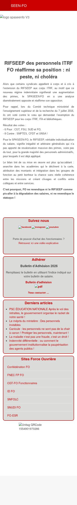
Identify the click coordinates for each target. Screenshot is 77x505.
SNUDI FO (14, 407)
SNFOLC (12, 399)
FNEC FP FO (15, 375)
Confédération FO (18, 367)
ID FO (11, 391)
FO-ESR (12, 415)
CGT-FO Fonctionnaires (22, 383)
